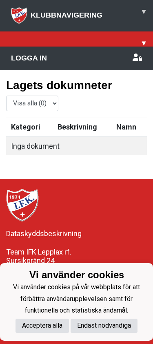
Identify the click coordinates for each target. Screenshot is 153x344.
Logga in (29, 58)
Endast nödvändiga (104, 325)
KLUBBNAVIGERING (88, 13)
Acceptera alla (42, 325)
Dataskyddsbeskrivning (44, 233)
